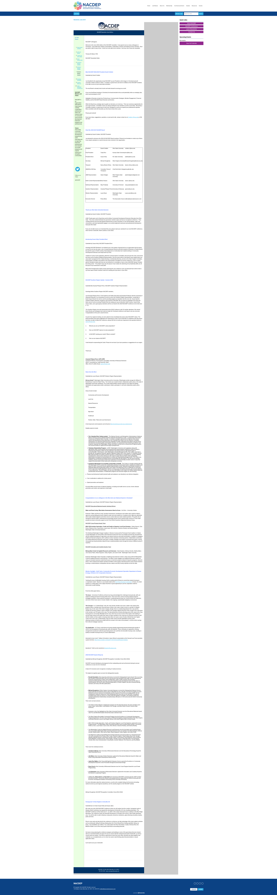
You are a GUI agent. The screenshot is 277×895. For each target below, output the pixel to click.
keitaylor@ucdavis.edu (110, 648)
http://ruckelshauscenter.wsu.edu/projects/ (121, 424)
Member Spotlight (79, 79)
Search (200, 13)
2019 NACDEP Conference (80, 87)
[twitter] (197, 883)
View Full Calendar (191, 43)
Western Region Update (79, 68)
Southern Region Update (79, 63)
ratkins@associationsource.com (107, 889)
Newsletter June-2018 (80, 19)
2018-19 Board (79, 52)
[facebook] (195, 883)
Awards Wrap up (79, 83)
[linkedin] (200, 883)
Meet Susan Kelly (80, 59)
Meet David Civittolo (79, 48)
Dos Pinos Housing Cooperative (123, 582)
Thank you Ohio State (79, 56)
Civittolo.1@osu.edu (133, 117)
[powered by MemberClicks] (138, 893)
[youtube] (202, 883)
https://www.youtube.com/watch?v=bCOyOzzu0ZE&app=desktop (111, 639)
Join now (193, 889)
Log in (200, 889)
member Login (179, 13)
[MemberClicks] (87, 5)
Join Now (76, 13)
